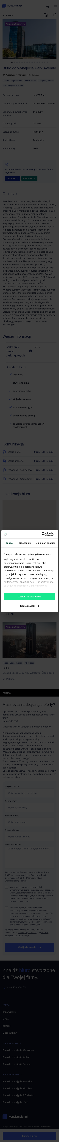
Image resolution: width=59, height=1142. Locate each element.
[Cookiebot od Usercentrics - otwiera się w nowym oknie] (42, 534)
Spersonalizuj (27, 605)
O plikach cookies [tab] (45, 543)
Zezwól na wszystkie (29, 596)
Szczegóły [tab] (25, 543)
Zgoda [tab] (9, 543)
